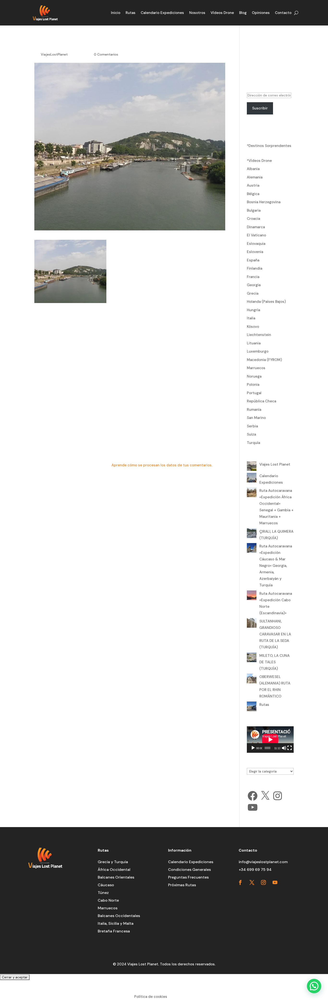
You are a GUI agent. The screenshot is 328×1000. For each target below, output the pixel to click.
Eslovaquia (256, 243)
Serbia (252, 426)
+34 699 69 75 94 (255, 869)
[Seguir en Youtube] (275, 882)
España (253, 260)
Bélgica (253, 193)
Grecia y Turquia (113, 861)
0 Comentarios (106, 54)
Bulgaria (254, 210)
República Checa (261, 401)
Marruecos (256, 368)
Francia (253, 276)
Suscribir (260, 108)
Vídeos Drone (222, 12)
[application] (270, 739)
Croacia (253, 218)
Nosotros (197, 12)
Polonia (253, 384)
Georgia (254, 285)
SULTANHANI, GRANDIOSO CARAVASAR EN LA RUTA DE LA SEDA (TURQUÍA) (275, 634)
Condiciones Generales (189, 869)
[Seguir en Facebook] (240, 882)
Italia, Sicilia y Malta (116, 923)
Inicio (115, 12)
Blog (243, 12)
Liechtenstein (259, 334)
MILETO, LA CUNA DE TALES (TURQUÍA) (274, 662)
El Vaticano (256, 235)
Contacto (283, 12)
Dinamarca (256, 227)
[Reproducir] (253, 748)
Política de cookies (150, 996)
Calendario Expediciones (162, 12)
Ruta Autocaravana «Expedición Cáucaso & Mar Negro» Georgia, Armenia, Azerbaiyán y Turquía (275, 566)
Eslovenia (255, 251)
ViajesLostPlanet (54, 54)
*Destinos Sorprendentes (269, 145)
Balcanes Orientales (116, 877)
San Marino (256, 417)
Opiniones (261, 12)
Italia (251, 318)
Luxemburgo (257, 351)
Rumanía (254, 409)
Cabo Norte (108, 900)
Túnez (103, 892)
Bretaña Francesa (114, 931)
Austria (253, 185)
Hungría (253, 310)
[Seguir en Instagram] (263, 882)
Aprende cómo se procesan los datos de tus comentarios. (161, 465)
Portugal (254, 393)
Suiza (251, 434)
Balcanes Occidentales (119, 915)
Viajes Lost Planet (274, 464)
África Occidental (114, 869)
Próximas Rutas (182, 884)
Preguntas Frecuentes (188, 877)
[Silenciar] (284, 748)
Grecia (252, 293)
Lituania (254, 343)
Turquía (253, 442)
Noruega (254, 376)
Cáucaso (106, 884)
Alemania (254, 177)
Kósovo (253, 326)
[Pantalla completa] (289, 748)
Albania (253, 168)
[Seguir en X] (252, 882)
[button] (314, 986)
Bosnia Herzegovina (263, 202)
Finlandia (254, 268)
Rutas (130, 12)
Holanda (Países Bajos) (266, 301)
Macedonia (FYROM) (264, 359)
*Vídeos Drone (259, 160)
